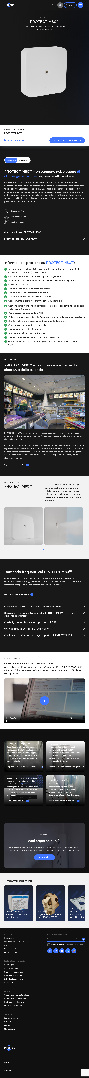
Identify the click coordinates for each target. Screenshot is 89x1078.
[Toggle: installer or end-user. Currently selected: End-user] (17, 160)
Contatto (70, 5)
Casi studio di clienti (13, 949)
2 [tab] (45, 549)
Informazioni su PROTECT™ (16, 942)
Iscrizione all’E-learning (14, 1002)
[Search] (60, 5)
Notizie (7, 945)
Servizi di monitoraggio (14, 972)
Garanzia (8, 1025)
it (52, 5)
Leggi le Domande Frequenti (16, 595)
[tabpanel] (23, 526)
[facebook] (49, 950)
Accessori (8, 983)
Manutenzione (10, 1029)
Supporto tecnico (12, 1018)
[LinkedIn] (55, 950)
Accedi (7, 1071)
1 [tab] (43, 549)
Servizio (7, 1022)
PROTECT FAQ (10, 952)
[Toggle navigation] (80, 5)
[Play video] (44, 700)
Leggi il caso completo (14, 465)
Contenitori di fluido (13, 976)
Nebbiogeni (9, 965)
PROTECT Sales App (13, 1006)
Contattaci (43, 857)
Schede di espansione (13, 979)
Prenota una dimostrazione (65, 140)
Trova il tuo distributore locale (17, 995)
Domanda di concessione (15, 999)
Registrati (77, 939)
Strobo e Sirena (11, 968)
